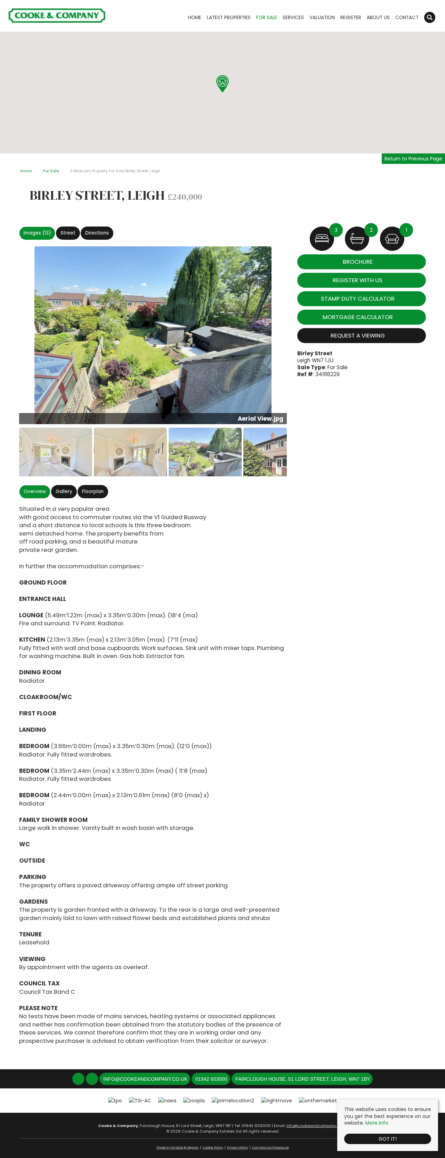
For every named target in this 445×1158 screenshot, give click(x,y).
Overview (35, 491)
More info (376, 1122)
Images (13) (37, 233)
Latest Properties (229, 17)
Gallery (64, 491)
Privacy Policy (237, 1147)
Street (67, 233)
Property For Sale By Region (177, 1147)
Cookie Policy (213, 1147)
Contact (407, 17)
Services (293, 17)
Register (350, 17)
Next (300, 338)
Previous (8, 338)
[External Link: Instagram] (92, 1079)
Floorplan (93, 491)
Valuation (322, 17)
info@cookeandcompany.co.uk (316, 1125)
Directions (97, 233)
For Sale (266, 17)
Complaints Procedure (270, 1147)
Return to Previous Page (413, 158)
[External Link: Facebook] (79, 1079)
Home (194, 17)
